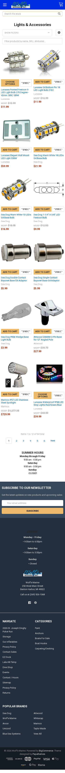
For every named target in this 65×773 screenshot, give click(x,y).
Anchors (39, 633)
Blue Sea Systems (11, 733)
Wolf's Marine (9, 718)
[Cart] (62, 4)
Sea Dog (7, 713)
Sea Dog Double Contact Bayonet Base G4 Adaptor (14, 279)
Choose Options (10, 82)
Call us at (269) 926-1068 (32, 594)
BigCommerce (46, 750)
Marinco (38, 723)
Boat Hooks (41, 643)
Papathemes (39, 754)
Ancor (6, 723)
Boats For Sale (42, 638)
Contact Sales (9, 652)
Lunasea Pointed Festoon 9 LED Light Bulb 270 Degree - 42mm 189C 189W (15, 92)
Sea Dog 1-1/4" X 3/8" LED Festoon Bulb (47, 216)
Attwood (38, 713)
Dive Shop (8, 667)
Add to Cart (42, 81)
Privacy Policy (9, 647)
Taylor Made (40, 728)
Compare (26, 83)
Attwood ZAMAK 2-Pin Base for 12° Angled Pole (48, 338)
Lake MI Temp (9, 662)
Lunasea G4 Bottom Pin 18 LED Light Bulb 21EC (47, 88)
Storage (7, 636)
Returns (6, 692)
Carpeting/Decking (44, 648)
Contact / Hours (10, 677)
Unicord (7, 728)
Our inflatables (10, 641)
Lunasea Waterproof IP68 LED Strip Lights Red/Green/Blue (48, 403)
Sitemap (7, 682)
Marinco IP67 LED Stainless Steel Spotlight (14, 401)
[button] (59, 32)
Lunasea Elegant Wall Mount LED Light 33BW (15, 156)
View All (38, 733)
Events (6, 672)
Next (53, 440)
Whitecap (38, 718)
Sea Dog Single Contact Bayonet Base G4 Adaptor (46, 279)
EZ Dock (7, 657)
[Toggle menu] (5, 5)
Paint (37, 628)
